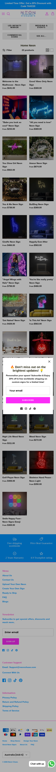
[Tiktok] (30, 408)
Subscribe (28, 400)
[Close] (49, 361)
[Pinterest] (34, 408)
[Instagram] (26, 408)
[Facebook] (21, 408)
